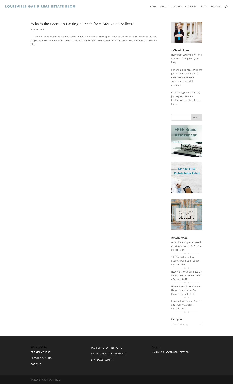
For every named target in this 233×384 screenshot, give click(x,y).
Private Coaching (41, 358)
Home (153, 6)
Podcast (216, 6)
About (164, 6)
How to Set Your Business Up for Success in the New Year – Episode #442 (186, 275)
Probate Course (40, 352)
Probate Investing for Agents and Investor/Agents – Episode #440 (186, 304)
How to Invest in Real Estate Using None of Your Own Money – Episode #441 (186, 290)
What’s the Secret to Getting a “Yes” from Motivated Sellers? (82, 24)
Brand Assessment (102, 359)
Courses (177, 6)
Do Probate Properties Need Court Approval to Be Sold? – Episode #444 (186, 246)
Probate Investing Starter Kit (109, 353)
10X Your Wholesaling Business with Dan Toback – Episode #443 (186, 260)
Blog (204, 6)
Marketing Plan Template (106, 347)
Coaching (191, 6)
